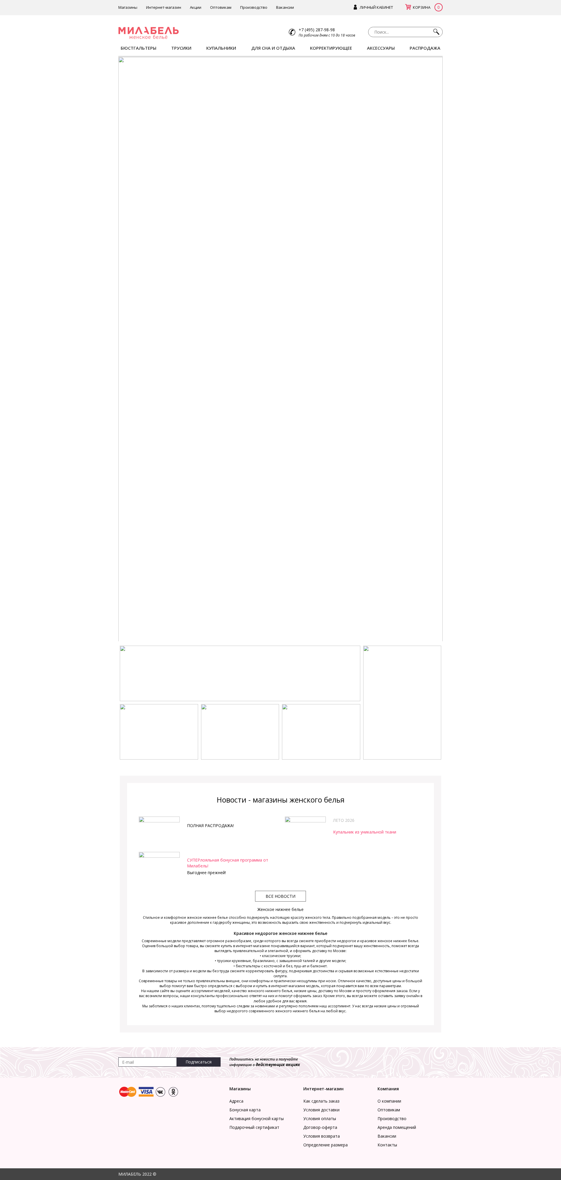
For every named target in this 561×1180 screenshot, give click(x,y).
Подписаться (199, 1062)
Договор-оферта (320, 1127)
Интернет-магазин (163, 7)
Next (451, 350)
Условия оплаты (319, 1118)
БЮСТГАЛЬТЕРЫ (138, 48)
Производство (253, 7)
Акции (195, 7)
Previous (109, 350)
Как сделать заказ (321, 1101)
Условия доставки (321, 1110)
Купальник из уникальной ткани (364, 832)
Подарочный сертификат (254, 1127)
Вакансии (285, 7)
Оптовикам (220, 7)
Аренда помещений (397, 1127)
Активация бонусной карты (256, 1118)
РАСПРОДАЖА (425, 48)
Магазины (127, 7)
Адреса (236, 1101)
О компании (389, 1101)
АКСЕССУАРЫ (381, 48)
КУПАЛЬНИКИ (221, 48)
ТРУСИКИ (181, 48)
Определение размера (325, 1145)
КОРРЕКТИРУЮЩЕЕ (331, 48)
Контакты (387, 1145)
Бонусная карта (245, 1110)
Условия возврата (321, 1136)
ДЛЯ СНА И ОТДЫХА (273, 48)
